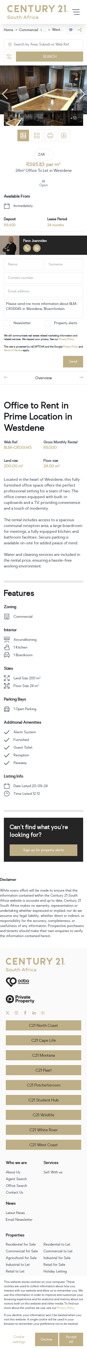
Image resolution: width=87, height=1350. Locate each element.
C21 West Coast (43, 1145)
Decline (46, 1339)
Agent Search (16, 1179)
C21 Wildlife (43, 1115)
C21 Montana (43, 1055)
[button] (5, 94)
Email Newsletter (19, 1219)
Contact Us (14, 1192)
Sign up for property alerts (43, 850)
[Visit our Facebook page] (25, 1013)
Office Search (16, 1185)
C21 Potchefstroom (43, 1085)
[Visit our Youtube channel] (43, 1013)
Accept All (71, 1339)
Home (8, 30)
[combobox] (34, 44)
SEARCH (50, 56)
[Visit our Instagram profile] (16, 1013)
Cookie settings (19, 1339)
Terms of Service (13, 350)
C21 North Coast (43, 1025)
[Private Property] (43, 999)
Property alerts (65, 323)
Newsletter (22, 323)
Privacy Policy (66, 339)
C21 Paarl (43, 1070)
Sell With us (53, 1172)
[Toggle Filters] (9, 56)
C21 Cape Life (43, 1040)
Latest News (15, 1213)
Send (73, 361)
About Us (13, 1172)
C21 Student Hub (44, 1100)
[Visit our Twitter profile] (7, 1013)
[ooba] (43, 982)
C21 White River (43, 1130)
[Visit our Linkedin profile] (34, 1013)
